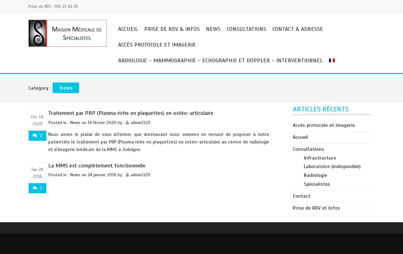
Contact (301, 196)
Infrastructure (320, 158)
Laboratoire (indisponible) (332, 166)
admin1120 (140, 122)
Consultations (246, 28)
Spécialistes (317, 184)
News (213, 28)
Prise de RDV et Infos (316, 208)
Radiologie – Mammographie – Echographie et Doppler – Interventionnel (220, 60)
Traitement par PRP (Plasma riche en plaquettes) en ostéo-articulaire (130, 113)
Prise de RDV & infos (172, 28)
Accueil (128, 28)
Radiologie (315, 175)
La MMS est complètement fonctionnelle (96, 165)
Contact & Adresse (297, 28)
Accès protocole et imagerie (157, 44)
